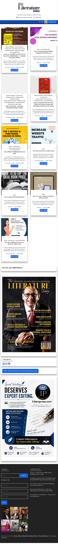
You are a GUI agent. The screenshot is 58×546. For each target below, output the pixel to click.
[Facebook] (3, 364)
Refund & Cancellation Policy (29, 536)
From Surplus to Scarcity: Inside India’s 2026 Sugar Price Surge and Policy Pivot (42, 484)
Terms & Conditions (43, 536)
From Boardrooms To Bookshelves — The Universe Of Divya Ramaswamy (42, 495)
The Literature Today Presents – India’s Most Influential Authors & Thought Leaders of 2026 (41, 490)
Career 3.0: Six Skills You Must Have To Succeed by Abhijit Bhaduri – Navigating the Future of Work (14, 55)
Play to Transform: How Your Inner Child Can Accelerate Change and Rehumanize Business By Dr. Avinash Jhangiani (43, 105)
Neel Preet (39, 62)
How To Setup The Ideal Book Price (14, 197)
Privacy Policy (17, 536)
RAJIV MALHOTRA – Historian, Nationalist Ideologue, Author (14, 107)
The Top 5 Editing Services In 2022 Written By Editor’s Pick (14, 243)
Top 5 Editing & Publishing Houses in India (14, 152)
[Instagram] (9, 364)
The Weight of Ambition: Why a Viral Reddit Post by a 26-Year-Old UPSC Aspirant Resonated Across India (43, 479)
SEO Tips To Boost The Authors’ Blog (43, 151)
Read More (14, 70)
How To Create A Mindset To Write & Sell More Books (43, 197)
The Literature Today (9, 67)
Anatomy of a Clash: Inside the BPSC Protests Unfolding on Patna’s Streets (41, 473)
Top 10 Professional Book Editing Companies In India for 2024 (43, 52)
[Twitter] (6, 364)
